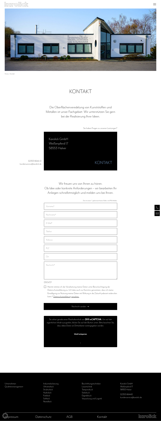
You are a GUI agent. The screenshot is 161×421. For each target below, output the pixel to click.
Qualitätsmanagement (14, 386)
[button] (5, 416)
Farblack (46, 395)
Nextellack (47, 401)
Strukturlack (48, 389)
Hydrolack (47, 392)
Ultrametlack (48, 386)
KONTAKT (103, 162)
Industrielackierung (50, 383)
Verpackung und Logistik (92, 398)
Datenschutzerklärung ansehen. (66, 296)
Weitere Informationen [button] (80, 340)
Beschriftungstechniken (91, 383)
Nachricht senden (79, 306)
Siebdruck (86, 392)
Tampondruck (87, 389)
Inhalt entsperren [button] (80, 334)
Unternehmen (10, 383)
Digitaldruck (86, 395)
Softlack (46, 398)
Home (6, 74)
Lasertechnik (87, 386)
